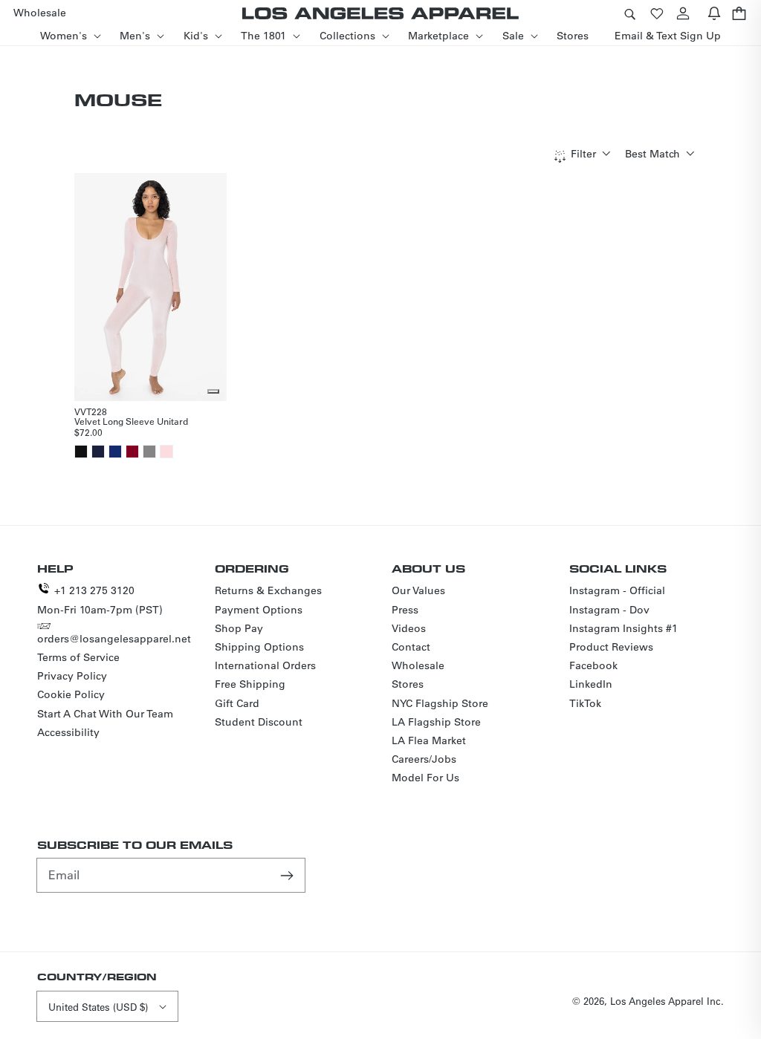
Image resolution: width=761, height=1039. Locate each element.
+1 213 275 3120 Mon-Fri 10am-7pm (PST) (100, 600)
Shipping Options (259, 647)
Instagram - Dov (609, 609)
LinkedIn (590, 684)
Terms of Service (78, 657)
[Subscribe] (288, 875)
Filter (583, 153)
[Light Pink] (166, 451)
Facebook (593, 665)
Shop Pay (239, 628)
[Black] (81, 451)
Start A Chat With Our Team (105, 713)
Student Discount (258, 722)
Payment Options (258, 609)
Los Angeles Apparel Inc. (667, 1000)
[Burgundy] (132, 451)
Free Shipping (250, 684)
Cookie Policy (71, 694)
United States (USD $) (98, 1006)
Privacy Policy (72, 676)
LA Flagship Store (436, 722)
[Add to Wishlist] (213, 391)
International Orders (265, 665)
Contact (411, 647)
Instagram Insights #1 (623, 628)
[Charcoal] (149, 451)
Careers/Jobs (424, 759)
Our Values (418, 590)
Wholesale (418, 665)
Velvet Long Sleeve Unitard (131, 421)
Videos (409, 628)
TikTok (585, 703)
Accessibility (68, 732)
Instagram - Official (617, 590)
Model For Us (425, 777)
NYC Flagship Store (440, 703)
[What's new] (714, 13)
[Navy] (98, 451)
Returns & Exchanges (268, 590)
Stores (408, 684)
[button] (629, 13)
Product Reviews (611, 647)
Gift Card (237, 703)
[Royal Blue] (115, 451)
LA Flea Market (429, 740)
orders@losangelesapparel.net (114, 638)
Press (405, 609)
